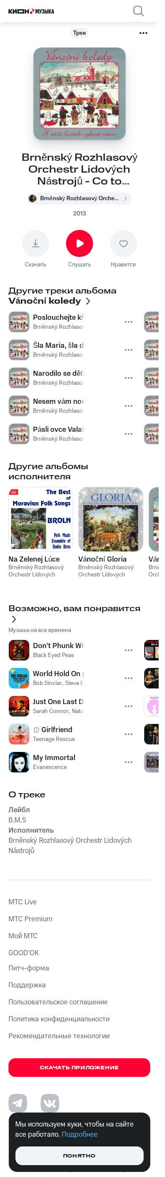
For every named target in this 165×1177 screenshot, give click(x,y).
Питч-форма (28, 968)
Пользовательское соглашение (58, 1002)
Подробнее (80, 1134)
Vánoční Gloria (102, 559)
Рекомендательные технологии (59, 1036)
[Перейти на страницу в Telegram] (17, 1103)
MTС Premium (30, 919)
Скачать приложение (79, 1067)
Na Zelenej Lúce (34, 559)
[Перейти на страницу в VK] (50, 1103)
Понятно (79, 1156)
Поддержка (27, 985)
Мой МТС (23, 936)
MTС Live (22, 902)
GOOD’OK (23, 953)
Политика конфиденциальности (59, 1019)
